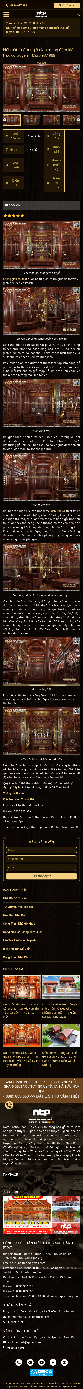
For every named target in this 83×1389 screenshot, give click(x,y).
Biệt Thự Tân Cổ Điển (16, 949)
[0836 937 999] (9, 1105)
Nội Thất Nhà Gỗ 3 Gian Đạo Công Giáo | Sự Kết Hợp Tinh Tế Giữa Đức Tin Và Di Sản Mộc (22, 1010)
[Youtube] (41, 1362)
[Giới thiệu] (41, 1215)
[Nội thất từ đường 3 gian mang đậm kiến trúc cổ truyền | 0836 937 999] (41, 87)
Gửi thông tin (41, 876)
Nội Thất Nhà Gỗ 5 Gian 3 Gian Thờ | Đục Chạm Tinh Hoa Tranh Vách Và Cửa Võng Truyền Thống (21, 1059)
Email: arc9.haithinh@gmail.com (24, 1263)
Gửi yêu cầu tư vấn (67, 5)
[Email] (30, 1362)
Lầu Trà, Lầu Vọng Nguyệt (19, 940)
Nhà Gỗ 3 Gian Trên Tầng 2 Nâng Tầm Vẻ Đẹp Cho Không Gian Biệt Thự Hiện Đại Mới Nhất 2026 (59, 1010)
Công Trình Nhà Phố (16, 957)
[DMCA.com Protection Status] (41, 1372)
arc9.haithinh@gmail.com (24, 1342)
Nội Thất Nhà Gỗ (14, 915)
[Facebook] (53, 1362)
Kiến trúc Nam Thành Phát (19, 799)
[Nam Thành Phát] (42, 14)
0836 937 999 (18, 5)
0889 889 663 (24, 1291)
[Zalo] (64, 1362)
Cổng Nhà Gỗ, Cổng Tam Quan (22, 932)
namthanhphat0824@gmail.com (28, 1316)
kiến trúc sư (58, 511)
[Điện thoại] (18, 1362)
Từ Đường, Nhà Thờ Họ (18, 906)
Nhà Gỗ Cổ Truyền (15, 898)
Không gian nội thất (15, 279)
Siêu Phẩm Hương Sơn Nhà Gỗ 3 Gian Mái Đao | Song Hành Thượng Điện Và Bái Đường (60, 1059)
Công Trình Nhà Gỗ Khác (19, 923)
